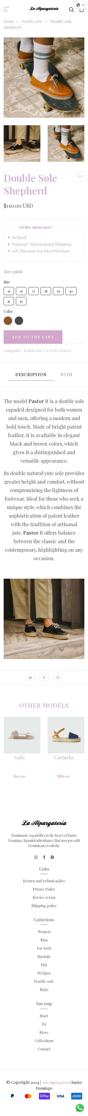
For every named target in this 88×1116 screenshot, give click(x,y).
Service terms (44, 897)
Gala (19, 757)
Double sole (32, 21)
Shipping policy (44, 905)
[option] (22, 757)
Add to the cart (33, 337)
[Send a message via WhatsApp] (80, 1108)
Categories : (13, 350)
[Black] (19, 320)
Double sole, (34, 350)
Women (65, 350)
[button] (81, 5)
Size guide (13, 271)
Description (31, 374)
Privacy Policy (44, 889)
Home (9, 21)
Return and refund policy (44, 880)
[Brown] (8, 320)
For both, (51, 350)
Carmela (63, 757)
